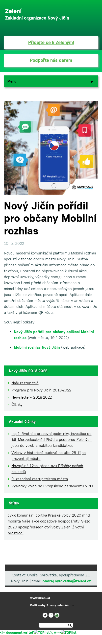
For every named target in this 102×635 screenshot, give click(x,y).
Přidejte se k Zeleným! (51, 42)
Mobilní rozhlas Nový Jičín (37, 347)
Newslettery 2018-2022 (31, 397)
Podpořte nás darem (51, 60)
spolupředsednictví (34, 527)
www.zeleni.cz (40, 598)
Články (17, 404)
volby (55, 527)
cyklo (12, 515)
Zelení (66, 527)
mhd (86, 515)
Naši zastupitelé (24, 383)
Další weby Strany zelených (49, 605)
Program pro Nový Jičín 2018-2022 (41, 390)
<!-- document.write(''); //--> (30, 632)
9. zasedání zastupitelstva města (39, 478)
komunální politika (32, 515)
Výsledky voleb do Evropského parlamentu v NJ (52, 486)
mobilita (14, 521)
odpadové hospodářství (60, 521)
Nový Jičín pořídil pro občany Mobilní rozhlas (50, 218)
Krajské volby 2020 (64, 515)
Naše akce (30, 521)
